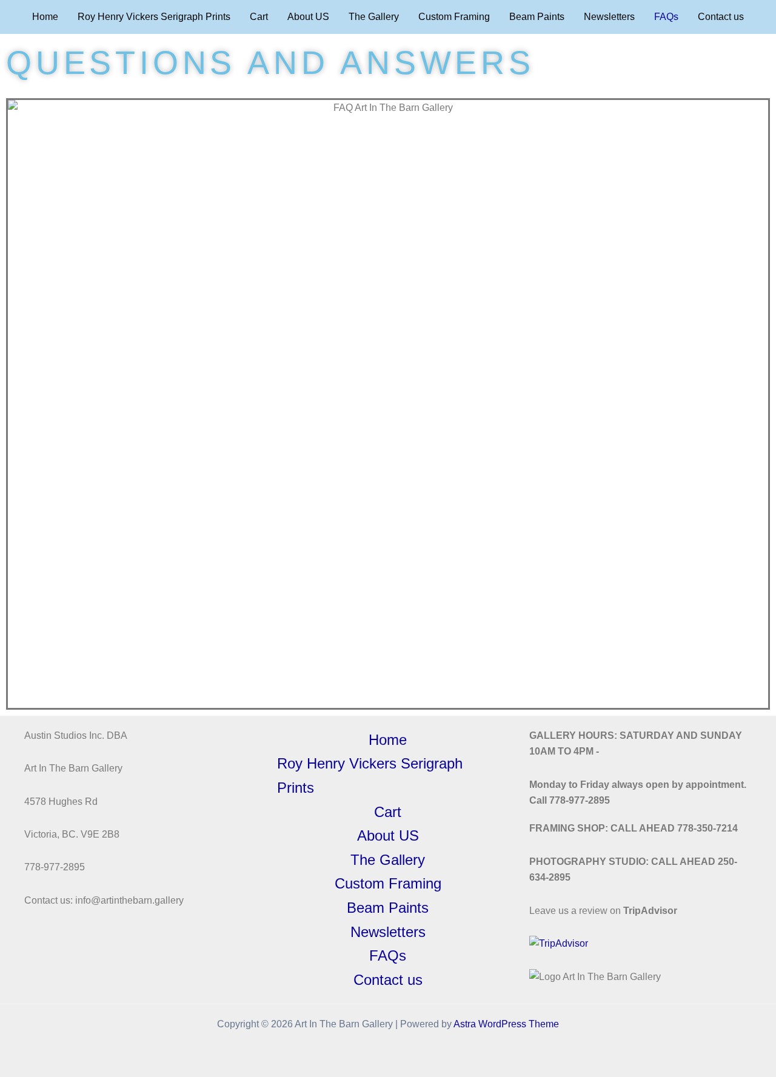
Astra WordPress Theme (506, 1024)
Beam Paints (536, 17)
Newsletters (609, 17)
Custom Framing (454, 17)
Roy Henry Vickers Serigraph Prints (154, 17)
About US (308, 17)
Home (45, 17)
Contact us (721, 17)
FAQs (666, 17)
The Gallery (374, 17)
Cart (259, 17)
